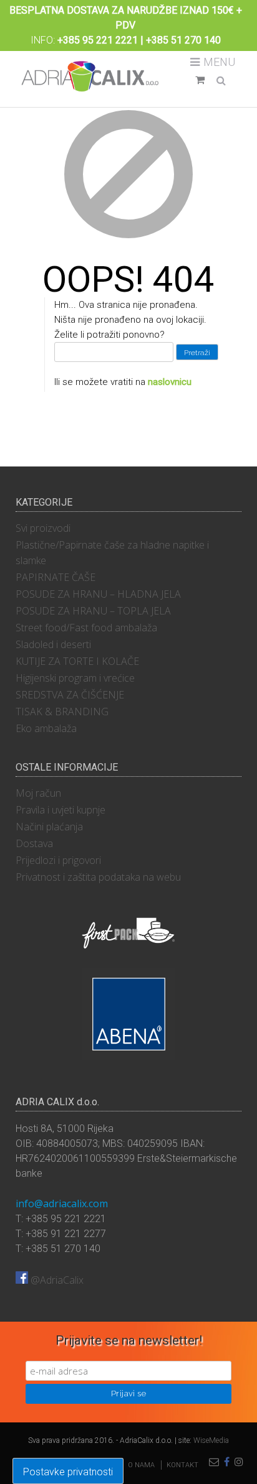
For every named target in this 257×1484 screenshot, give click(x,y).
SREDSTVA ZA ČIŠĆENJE (70, 695)
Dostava (34, 843)
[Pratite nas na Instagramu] (239, 1462)
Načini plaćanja (49, 826)
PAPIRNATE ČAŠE (55, 577)
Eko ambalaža (46, 728)
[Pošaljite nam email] (214, 1462)
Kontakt (182, 1465)
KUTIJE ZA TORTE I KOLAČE (77, 661)
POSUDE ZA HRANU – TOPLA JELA (93, 611)
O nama (141, 1465)
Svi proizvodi (43, 528)
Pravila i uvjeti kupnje (60, 810)
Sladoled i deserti (53, 644)
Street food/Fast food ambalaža (86, 627)
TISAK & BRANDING (62, 711)
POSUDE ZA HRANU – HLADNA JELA (98, 594)
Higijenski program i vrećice (75, 678)
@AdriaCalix (56, 1280)
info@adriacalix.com (62, 1203)
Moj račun (38, 793)
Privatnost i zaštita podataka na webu (98, 877)
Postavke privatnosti (68, 1472)
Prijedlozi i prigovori (58, 860)
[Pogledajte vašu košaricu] (200, 80)
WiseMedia (211, 1440)
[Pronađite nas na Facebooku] (227, 1462)
